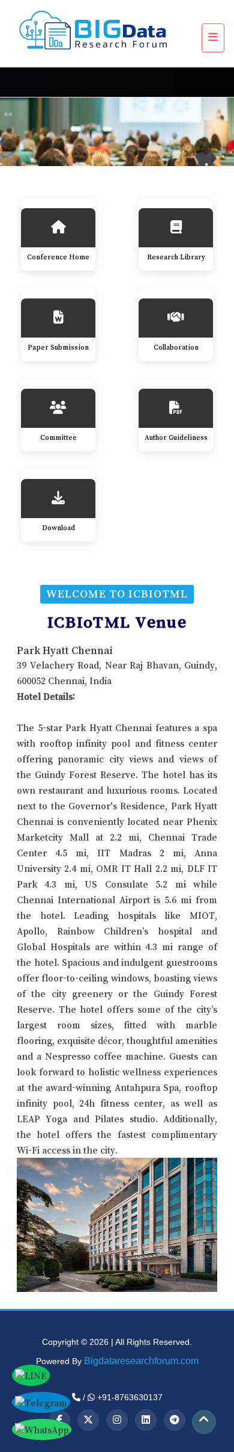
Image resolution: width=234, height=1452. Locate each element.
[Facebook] (59, 1420)
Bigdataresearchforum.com (141, 1361)
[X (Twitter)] (88, 1420)
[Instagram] (117, 1420)
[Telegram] (174, 1420)
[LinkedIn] (146, 1420)
